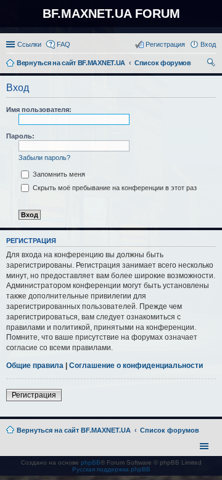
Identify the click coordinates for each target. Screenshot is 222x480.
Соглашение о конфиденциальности (136, 365)
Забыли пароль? (44, 157)
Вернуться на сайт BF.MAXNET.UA (74, 430)
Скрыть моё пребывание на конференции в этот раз (114, 187)
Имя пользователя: (39, 109)
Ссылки (29, 44)
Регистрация (34, 395)
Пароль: (20, 136)
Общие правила (35, 365)
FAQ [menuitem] (63, 44)
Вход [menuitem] (208, 44)
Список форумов (169, 430)
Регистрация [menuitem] (165, 44)
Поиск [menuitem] (212, 64)
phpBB (91, 462)
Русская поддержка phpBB (111, 469)
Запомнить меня (58, 174)
